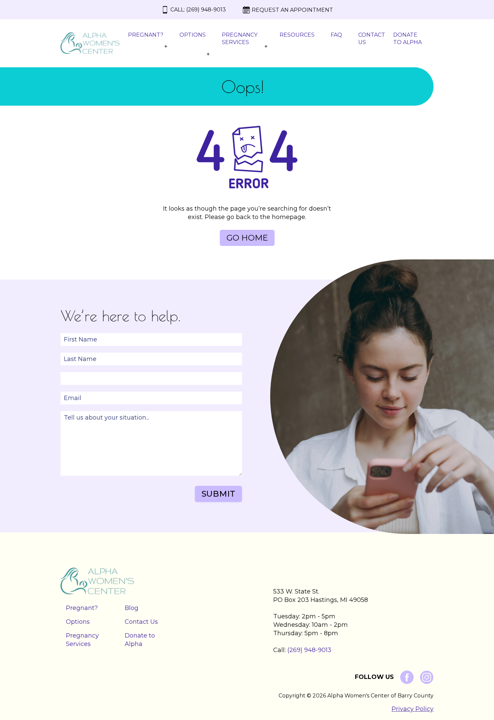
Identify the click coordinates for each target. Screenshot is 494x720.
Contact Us (371, 38)
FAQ (336, 35)
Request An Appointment (292, 10)
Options (192, 35)
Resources (297, 35)
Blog (131, 608)
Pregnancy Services (239, 38)
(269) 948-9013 (206, 9)
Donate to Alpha (407, 38)
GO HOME (247, 238)
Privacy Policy (413, 709)
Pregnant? (145, 35)
